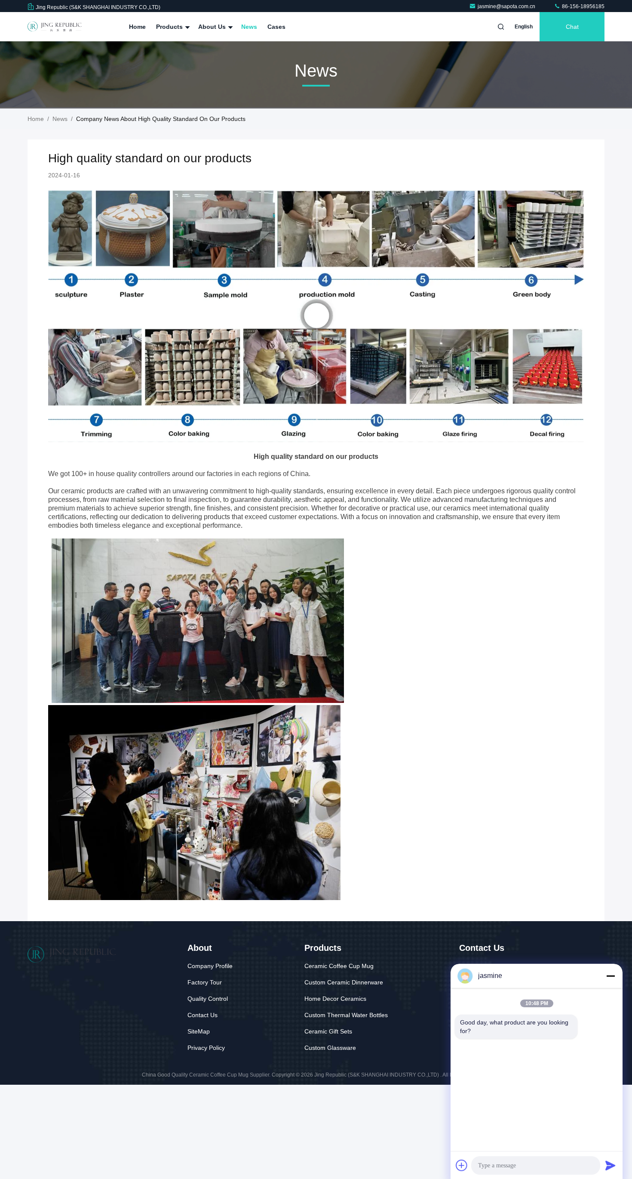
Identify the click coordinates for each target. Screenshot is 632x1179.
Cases (276, 26)
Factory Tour (204, 982)
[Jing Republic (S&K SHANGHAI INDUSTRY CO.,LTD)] (55, 26)
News (249, 26)
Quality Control (207, 998)
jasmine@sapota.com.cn (507, 6)
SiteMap (198, 1031)
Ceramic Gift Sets (328, 1031)
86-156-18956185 (582, 6)
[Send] (610, 1165)
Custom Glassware (330, 1047)
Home (137, 26)
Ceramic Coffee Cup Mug (339, 965)
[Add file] (462, 1165)
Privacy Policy (206, 1047)
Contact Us (202, 1015)
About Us (212, 26)
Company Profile (210, 965)
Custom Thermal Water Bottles (346, 1015)
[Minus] (610, 976)
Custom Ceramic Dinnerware (343, 982)
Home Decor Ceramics (335, 998)
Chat (572, 26)
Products (170, 26)
